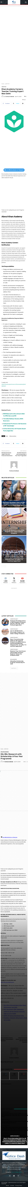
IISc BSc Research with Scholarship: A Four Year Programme (20, 454)
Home (3, 83)
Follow (5, 577)
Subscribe (22, 577)
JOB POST (7, 83)
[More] (22, 103)
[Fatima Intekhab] (3, 96)
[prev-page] (3, 566)
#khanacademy (12, 436)
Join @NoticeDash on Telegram (15, 170)
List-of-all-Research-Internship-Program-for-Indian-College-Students (14, 531)
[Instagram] (9, 1175)
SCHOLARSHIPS (13, 659)
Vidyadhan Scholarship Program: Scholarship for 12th (17, 662)
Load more (13, 668)
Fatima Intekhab (9, 96)
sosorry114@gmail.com (17, 1172)
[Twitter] (18, 1175)
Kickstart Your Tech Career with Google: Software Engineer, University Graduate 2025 (18, 653)
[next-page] (5, 566)
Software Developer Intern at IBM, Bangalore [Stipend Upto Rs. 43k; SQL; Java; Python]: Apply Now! (14, 504)
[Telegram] (13, 1175)
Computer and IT (13, 500)
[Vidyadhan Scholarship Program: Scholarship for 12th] (5, 662)
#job (7, 436)
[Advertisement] (14, 18)
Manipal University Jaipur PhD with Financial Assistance (7, 454)
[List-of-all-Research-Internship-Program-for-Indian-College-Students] (14, 521)
